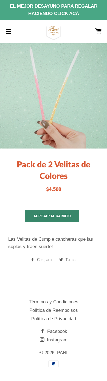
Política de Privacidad (53, 318)
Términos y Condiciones (53, 301)
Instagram (56, 339)
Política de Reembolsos (53, 310)
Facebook (56, 331)
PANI (62, 352)
